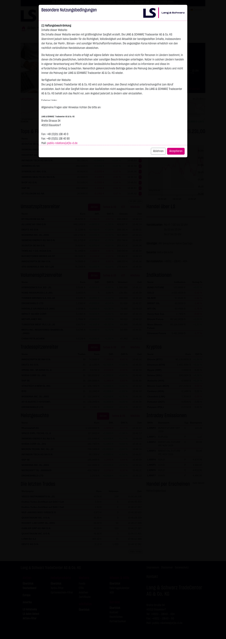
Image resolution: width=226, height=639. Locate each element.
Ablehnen (158, 151)
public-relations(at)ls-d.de (62, 143)
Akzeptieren (175, 151)
